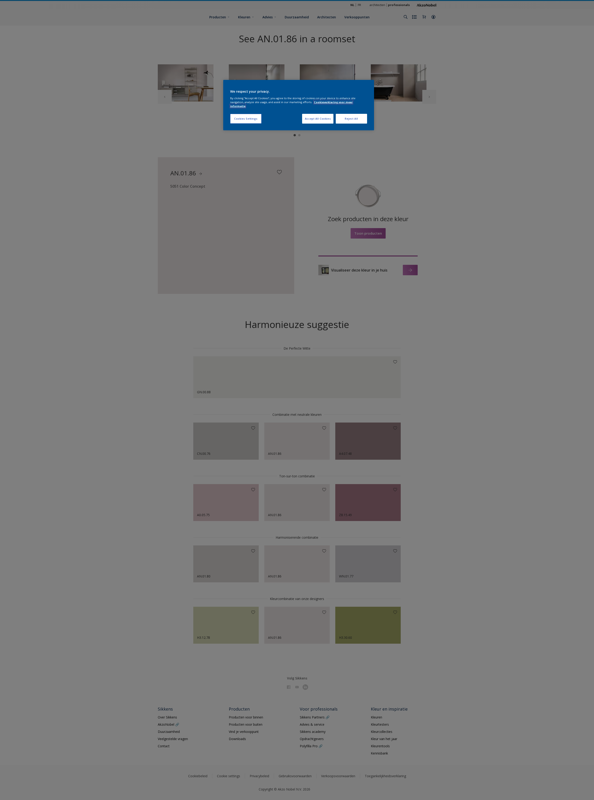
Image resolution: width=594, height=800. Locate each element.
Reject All (351, 118)
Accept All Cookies (318, 118)
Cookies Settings (246, 118)
